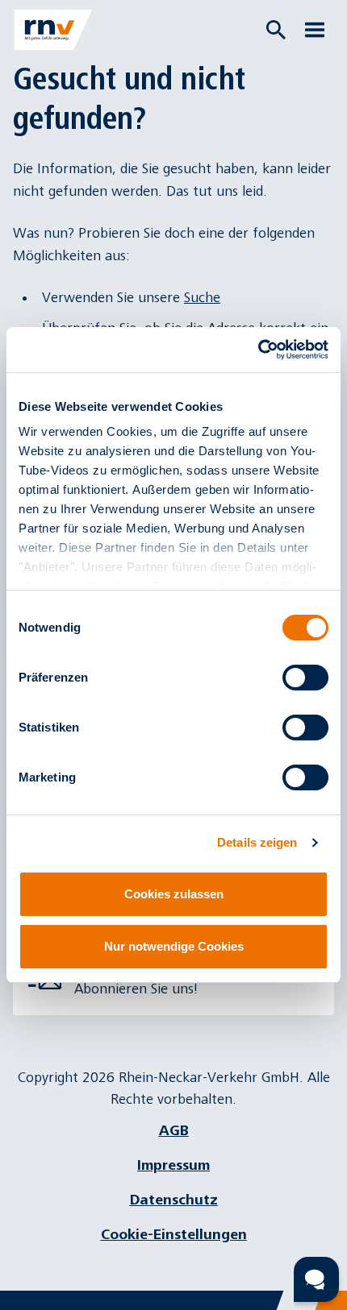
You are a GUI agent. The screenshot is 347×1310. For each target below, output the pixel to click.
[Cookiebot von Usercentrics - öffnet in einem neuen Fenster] (257, 349)
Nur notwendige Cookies (174, 946)
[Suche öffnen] (276, 29)
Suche (202, 297)
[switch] (305, 677)
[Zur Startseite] (53, 30)
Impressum (173, 1165)
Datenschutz (174, 1200)
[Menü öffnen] (314, 29)
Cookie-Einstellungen (174, 1234)
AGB (174, 1130)
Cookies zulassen (174, 894)
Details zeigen (257, 842)
